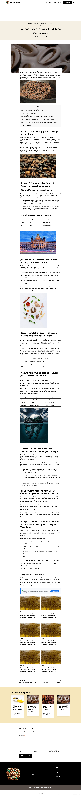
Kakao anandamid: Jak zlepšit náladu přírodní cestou (62, 708)
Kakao (55, 2)
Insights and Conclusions (26, 125)
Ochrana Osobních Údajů (46, 787)
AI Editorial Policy (40, 793)
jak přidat (46, 339)
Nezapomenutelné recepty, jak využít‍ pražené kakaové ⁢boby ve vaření (37, 116)
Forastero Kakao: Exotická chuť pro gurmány (32, 708)
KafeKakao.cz (38, 36)
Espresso (34, 772)
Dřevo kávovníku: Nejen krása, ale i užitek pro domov (28, 682)
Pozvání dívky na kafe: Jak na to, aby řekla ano (52, 682)
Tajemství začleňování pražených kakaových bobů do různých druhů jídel (37, 119)
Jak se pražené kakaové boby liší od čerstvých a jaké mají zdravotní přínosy (38, 121)
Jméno (21, 751)
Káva (32, 770)
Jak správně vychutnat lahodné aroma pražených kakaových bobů (36, 115)
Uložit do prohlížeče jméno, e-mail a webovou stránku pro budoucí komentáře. (55, 750)
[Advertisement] (40, 12)
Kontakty (68, 2)
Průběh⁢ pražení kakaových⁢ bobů (28, 113)
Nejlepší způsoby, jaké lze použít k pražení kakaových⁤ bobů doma (35, 110)
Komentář (22, 735)
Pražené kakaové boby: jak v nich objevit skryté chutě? (33, 109)
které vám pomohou (28, 140)
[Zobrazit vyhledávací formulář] (74, 2)
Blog (57, 772)
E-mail (36, 751)
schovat (42, 106)
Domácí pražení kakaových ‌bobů (28, 112)
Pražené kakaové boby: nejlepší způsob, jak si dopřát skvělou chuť (36, 118)
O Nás (59, 2)
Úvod (46, 2)
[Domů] (28, 23)
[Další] (67, 706)
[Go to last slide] (14, 706)
